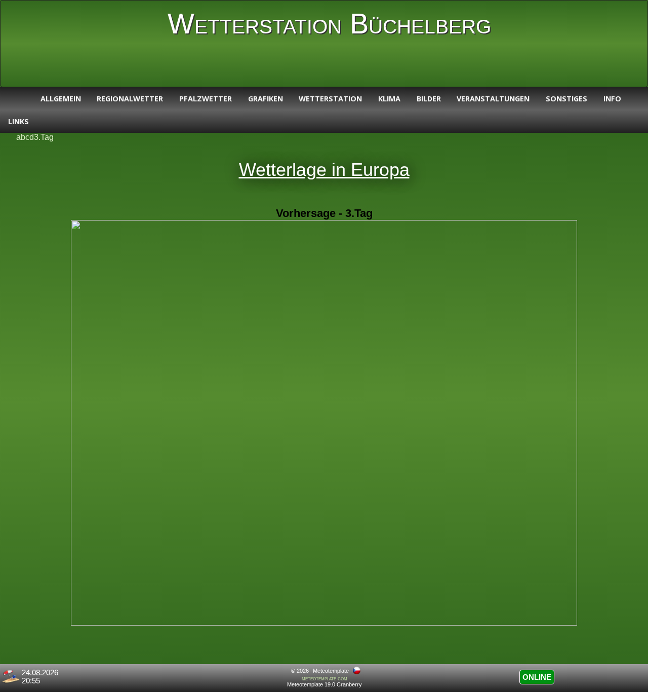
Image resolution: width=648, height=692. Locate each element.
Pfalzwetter (205, 98)
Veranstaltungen (493, 98)
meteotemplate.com (324, 678)
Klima (389, 98)
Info (612, 98)
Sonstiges (566, 98)
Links (18, 121)
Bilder (429, 98)
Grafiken (265, 98)
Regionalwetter (130, 98)
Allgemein (60, 98)
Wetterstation (330, 98)
